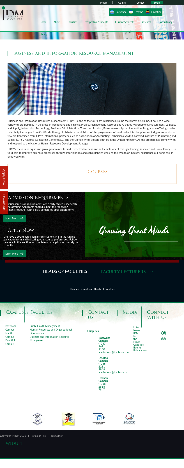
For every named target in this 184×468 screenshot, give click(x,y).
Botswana (121, 11)
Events (137, 347)
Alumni (122, 2)
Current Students (124, 22)
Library (43, 34)
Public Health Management (45, 325)
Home (43, 22)
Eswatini (156, 11)
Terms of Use (38, 435)
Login (157, 2)
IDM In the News (136, 337)
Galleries (138, 344)
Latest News (137, 329)
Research (146, 22)
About (57, 22)
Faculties (72, 22)
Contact (141, 2)
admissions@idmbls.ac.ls (113, 372)
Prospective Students (96, 22)
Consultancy (165, 22)
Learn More (11, 218)
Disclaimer (57, 435)
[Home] (12, 13)
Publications (140, 350)
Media (103, 2)
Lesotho (139, 11)
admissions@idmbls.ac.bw (113, 352)
